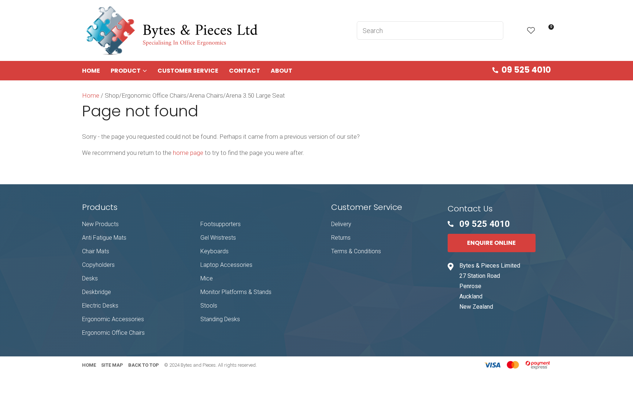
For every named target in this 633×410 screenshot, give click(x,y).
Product (126, 70)
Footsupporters (220, 224)
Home (91, 70)
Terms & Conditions (356, 251)
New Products (100, 224)
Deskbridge (96, 292)
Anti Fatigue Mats (104, 237)
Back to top (143, 365)
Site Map (112, 365)
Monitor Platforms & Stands (235, 292)
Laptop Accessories (226, 264)
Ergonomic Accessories (113, 319)
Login (515, 30)
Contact (244, 70)
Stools (208, 305)
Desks (90, 278)
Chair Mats (95, 251)
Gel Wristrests (218, 237)
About (281, 70)
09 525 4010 (526, 70)
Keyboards (214, 251)
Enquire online (491, 243)
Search (494, 30)
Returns (341, 237)
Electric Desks (100, 305)
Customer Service (188, 70)
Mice (206, 278)
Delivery (341, 224)
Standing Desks (220, 319)
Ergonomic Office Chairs (113, 332)
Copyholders (98, 264)
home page (188, 152)
